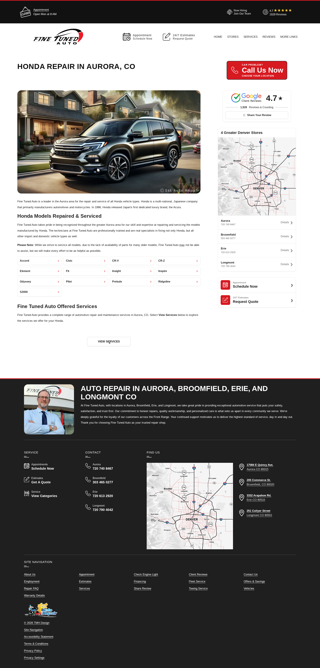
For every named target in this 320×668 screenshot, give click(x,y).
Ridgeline (164, 281)
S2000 (24, 292)
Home (218, 36)
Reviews (268, 36)
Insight (116, 271)
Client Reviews (198, 574)
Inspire (162, 271)
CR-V (115, 260)
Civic (69, 260)
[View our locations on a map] (190, 506)
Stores (232, 36)
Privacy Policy (33, 650)
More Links (289, 36)
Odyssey (25, 281)
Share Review (142, 588)
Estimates (85, 581)
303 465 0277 (228, 238)
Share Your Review (259, 115)
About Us (30, 574)
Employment (32, 581)
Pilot (69, 281)
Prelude (117, 281)
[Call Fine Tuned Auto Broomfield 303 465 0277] (112, 480)
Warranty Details (34, 595)
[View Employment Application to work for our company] (238, 12)
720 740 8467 (228, 224)
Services (251, 36)
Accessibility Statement (38, 636)
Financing (140, 581)
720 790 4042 (228, 266)
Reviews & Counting (256, 107)
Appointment (41, 9)
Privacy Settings (34, 657)
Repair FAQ (31, 588)
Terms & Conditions (36, 643)
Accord (24, 260)
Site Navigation (33, 629)
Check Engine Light (146, 574)
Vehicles (249, 588)
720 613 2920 (228, 252)
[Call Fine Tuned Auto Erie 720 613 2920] (112, 494)
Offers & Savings (254, 581)
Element (25, 271)
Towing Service (198, 588)
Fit (67, 271)
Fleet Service (197, 581)
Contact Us (251, 574)
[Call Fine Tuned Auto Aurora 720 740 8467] (112, 466)
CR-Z (161, 260)
